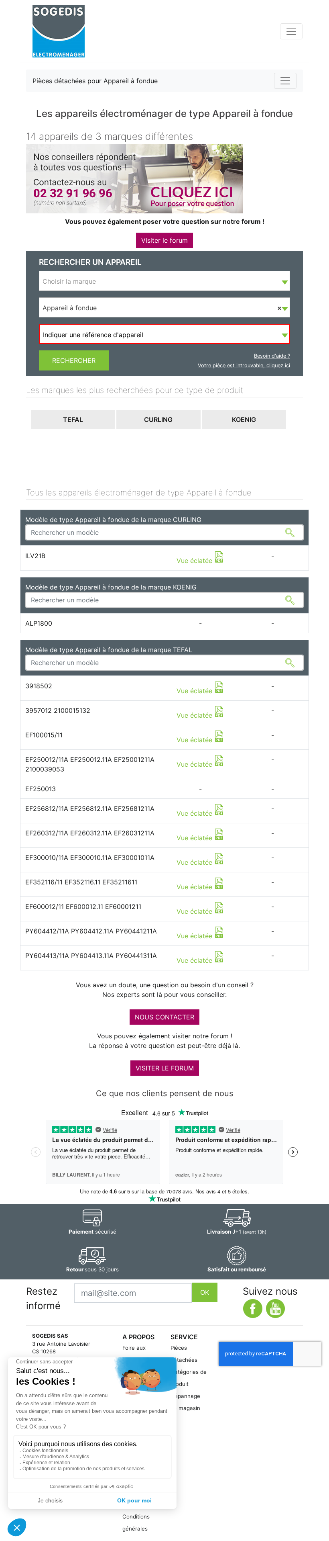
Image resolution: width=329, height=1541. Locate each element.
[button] (73, 419)
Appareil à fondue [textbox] (162, 308)
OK (204, 1292)
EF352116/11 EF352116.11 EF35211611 (81, 882)
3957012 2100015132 (57, 710)
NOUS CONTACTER (164, 1017)
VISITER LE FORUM (165, 1068)
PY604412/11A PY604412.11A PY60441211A (91, 931)
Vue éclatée (195, 561)
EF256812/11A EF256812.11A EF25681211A (89, 808)
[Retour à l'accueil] (58, 31)
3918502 (38, 686)
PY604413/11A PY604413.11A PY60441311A (91, 956)
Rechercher (73, 360)
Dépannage (185, 1396)
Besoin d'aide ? (272, 356)
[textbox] (164, 281)
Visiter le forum (164, 240)
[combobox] (164, 281)
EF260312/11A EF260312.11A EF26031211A (89, 833)
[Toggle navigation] (291, 31)
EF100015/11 (44, 735)
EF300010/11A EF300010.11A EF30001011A (89, 857)
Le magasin (185, 1408)
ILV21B (35, 556)
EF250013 (40, 789)
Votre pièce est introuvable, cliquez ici (244, 365)
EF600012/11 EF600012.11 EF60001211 (83, 906)
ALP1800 (38, 623)
